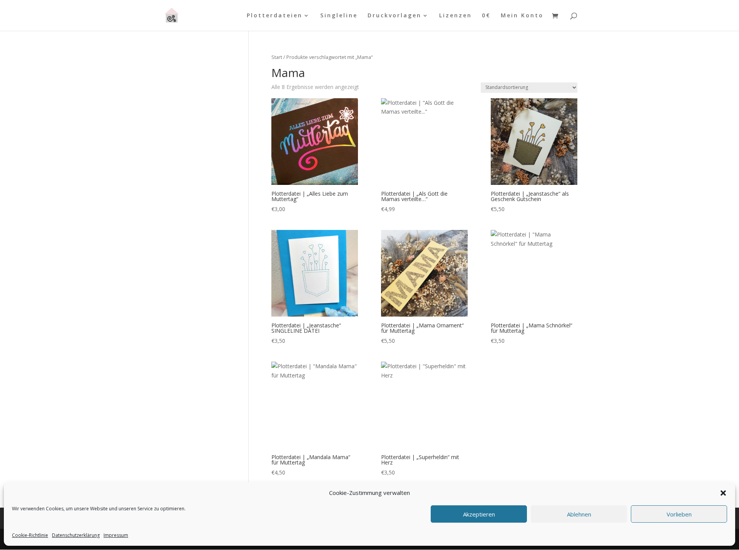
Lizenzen (455, 16)
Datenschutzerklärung (76, 535)
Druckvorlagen (394, 16)
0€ (486, 16)
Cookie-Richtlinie (30, 535)
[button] (723, 493)
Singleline (339, 16)
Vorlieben (679, 514)
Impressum (116, 535)
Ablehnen (579, 514)
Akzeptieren (479, 514)
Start (276, 57)
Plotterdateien (275, 16)
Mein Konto (522, 16)
